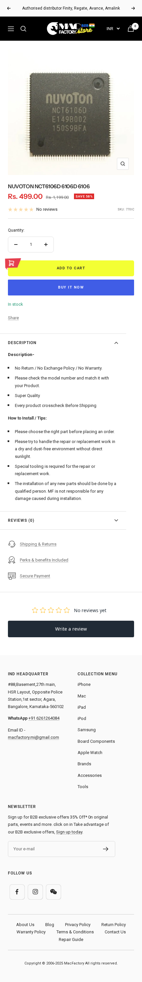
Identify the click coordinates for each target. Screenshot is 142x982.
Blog (49, 924)
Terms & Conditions (75, 931)
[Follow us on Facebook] (17, 891)
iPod (82, 718)
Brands (84, 763)
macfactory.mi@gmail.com (33, 737)
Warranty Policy (31, 931)
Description (22, 342)
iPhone (84, 684)
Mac (82, 695)
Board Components (96, 741)
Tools (83, 786)
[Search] (23, 29)
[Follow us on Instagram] (35, 891)
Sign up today (69, 831)
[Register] (106, 849)
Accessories (90, 775)
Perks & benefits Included (44, 560)
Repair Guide (71, 939)
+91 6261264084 (43, 718)
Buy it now (71, 287)
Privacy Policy (77, 924)
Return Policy (113, 924)
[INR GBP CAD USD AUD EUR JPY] (113, 28)
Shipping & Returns (38, 544)
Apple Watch (90, 752)
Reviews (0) (21, 520)
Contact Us (115, 931)
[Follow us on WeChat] (53, 891)
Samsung (87, 729)
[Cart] (130, 28)
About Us (25, 924)
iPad (82, 707)
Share (13, 317)
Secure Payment (35, 575)
